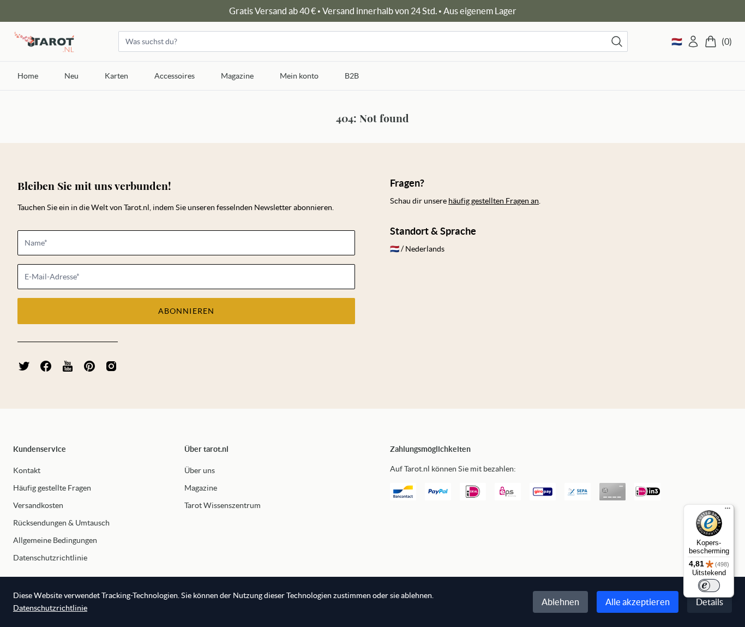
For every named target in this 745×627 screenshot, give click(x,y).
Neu (71, 75)
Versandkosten (38, 505)
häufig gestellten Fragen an (493, 200)
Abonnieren (186, 311)
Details (709, 602)
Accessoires (174, 75)
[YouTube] (67, 366)
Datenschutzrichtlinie (50, 557)
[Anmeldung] (693, 41)
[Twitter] (24, 366)
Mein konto (299, 75)
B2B (352, 75)
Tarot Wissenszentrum (222, 505)
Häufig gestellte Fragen (52, 487)
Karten (116, 75)
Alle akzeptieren (637, 602)
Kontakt (26, 470)
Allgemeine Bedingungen (55, 540)
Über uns (199, 470)
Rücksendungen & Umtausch (61, 522)
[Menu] (727, 510)
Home (27, 75)
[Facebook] (45, 366)
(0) (727, 41)
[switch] (709, 585)
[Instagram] (111, 366)
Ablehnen (560, 602)
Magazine (237, 75)
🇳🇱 (676, 41)
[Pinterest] (89, 366)
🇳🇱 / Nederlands (417, 248)
